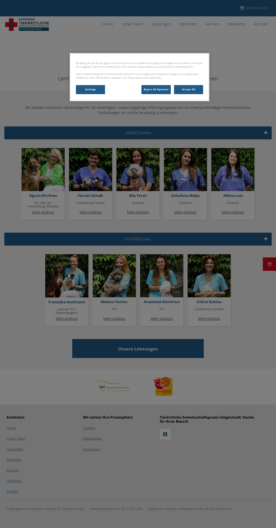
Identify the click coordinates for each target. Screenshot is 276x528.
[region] (139, 77)
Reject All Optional (156, 89)
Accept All (188, 89)
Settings (90, 89)
